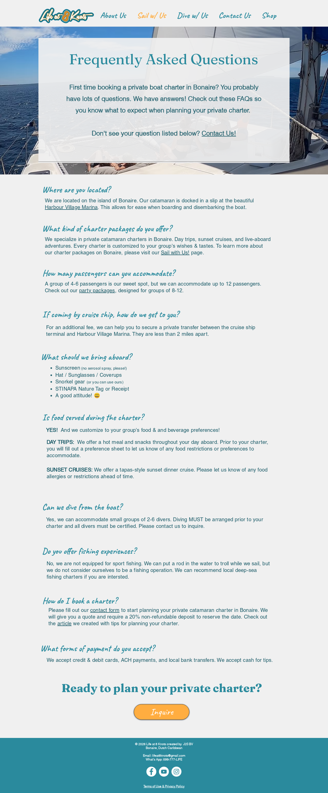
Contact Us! (219, 133)
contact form (104, 610)
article (64, 623)
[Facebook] (151, 772)
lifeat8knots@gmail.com (168, 755)
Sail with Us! (175, 252)
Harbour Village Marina (71, 207)
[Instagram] (176, 772)
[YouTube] (164, 772)
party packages (97, 290)
